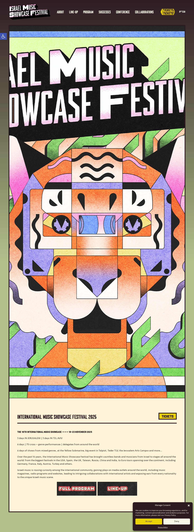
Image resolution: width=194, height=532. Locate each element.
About (60, 11)
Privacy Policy (163, 527)
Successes (105, 11)
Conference (123, 11)
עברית (182, 11)
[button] (188, 505)
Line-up (73, 11)
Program (88, 11)
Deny (176, 521)
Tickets (168, 416)
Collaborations (144, 11)
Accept (148, 521)
